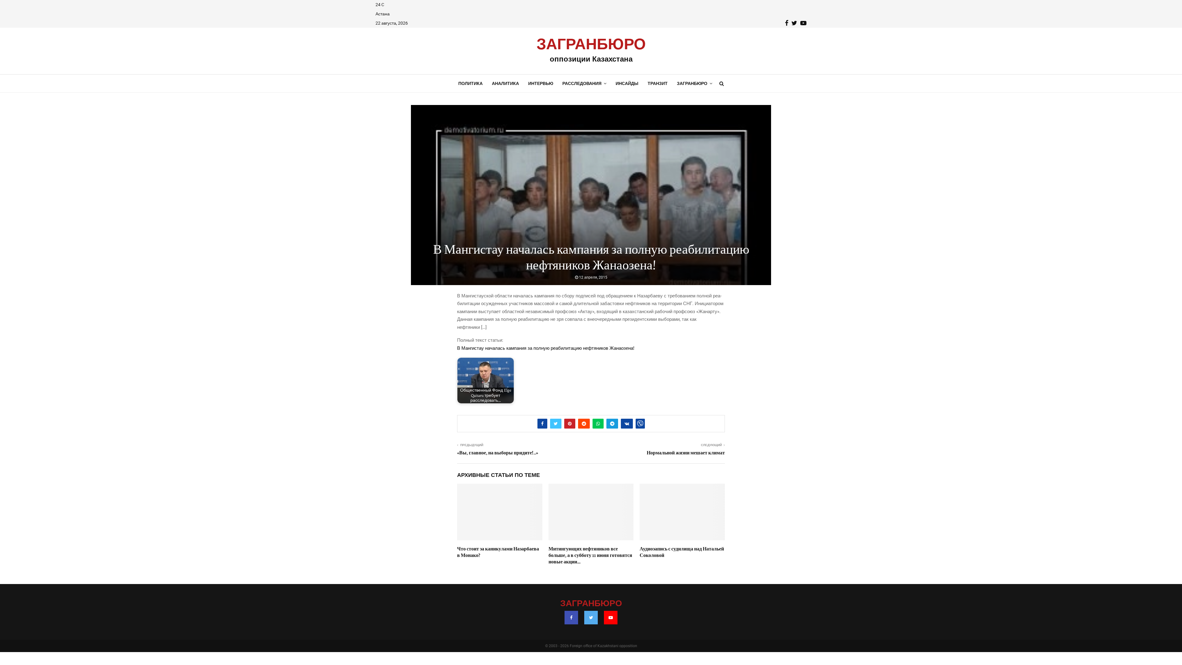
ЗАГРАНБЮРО (591, 44)
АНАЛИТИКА (505, 83)
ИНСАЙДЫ (627, 83)
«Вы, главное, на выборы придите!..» (497, 452)
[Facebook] (571, 617)
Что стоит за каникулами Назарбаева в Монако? (498, 552)
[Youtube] (610, 617)
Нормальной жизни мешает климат (686, 452)
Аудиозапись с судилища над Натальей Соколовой (682, 552)
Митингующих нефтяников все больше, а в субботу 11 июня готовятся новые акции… (590, 555)
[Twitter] (591, 617)
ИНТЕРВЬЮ (540, 83)
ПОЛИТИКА (470, 83)
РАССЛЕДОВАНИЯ (581, 83)
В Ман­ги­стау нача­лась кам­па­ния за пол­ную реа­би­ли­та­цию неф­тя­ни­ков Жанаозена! (545, 348)
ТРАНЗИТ (658, 83)
